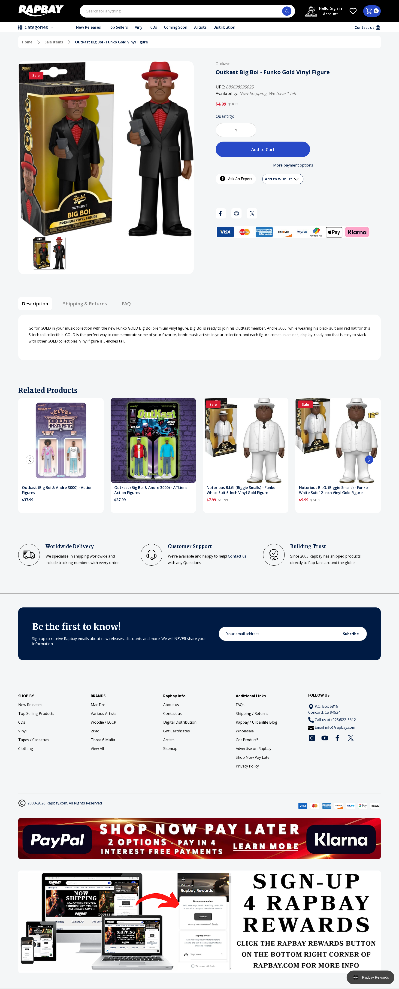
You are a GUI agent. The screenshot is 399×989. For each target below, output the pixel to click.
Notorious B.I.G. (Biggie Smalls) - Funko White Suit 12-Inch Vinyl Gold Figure (333, 490)
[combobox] (187, 11)
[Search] (286, 11)
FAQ (126, 303)
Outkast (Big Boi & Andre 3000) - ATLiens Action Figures (150, 490)
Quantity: (225, 116)
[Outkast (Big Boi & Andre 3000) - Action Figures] (61, 440)
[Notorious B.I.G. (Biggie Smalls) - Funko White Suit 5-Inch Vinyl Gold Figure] (245, 440)
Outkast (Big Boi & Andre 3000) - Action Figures (57, 490)
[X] (252, 213)
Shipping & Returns (85, 303)
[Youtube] (325, 738)
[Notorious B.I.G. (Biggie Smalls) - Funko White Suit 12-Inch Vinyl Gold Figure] (338, 440)
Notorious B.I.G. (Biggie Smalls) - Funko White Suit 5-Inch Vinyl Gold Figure (241, 490)
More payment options (293, 165)
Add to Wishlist (279, 179)
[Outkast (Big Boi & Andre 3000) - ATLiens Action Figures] (153, 440)
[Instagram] (312, 738)
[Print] (236, 213)
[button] (49, 253)
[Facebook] (221, 213)
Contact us (237, 556)
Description (35, 303)
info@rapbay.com (340, 727)
